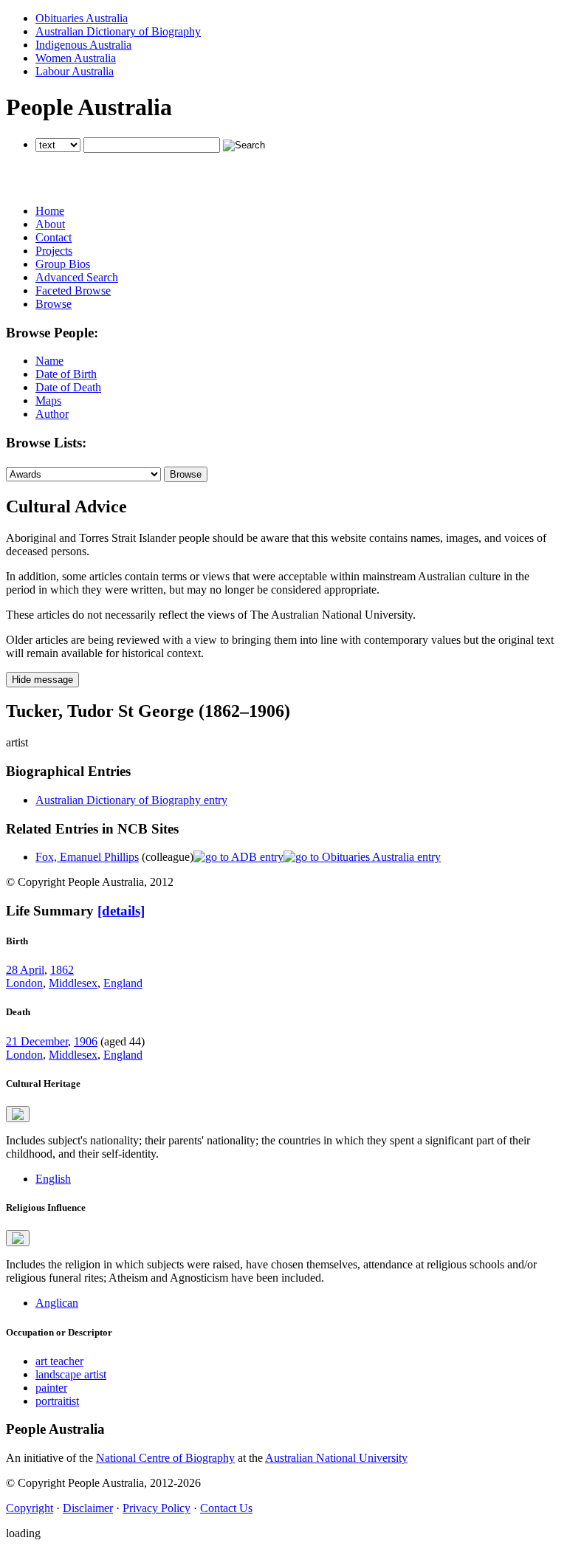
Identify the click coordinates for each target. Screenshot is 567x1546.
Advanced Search (76, 277)
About (50, 224)
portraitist (57, 1401)
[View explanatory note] (18, 1114)
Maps (48, 400)
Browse (53, 304)
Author (52, 414)
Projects (53, 250)
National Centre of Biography (165, 1457)
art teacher (59, 1361)
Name (49, 360)
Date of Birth (66, 374)
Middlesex (73, 983)
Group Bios (62, 264)
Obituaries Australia (81, 18)
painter (51, 1387)
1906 (85, 1041)
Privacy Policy (156, 1508)
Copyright (29, 1508)
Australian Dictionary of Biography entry (131, 800)
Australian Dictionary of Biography (118, 31)
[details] (121, 910)
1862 (62, 969)
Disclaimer (88, 1508)
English (53, 1178)
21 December (37, 1041)
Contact (53, 237)
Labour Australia (74, 71)
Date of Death (68, 387)
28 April (25, 969)
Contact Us (226, 1508)
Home (49, 211)
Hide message (42, 679)
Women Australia (75, 58)
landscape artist (70, 1374)
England (122, 983)
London (24, 983)
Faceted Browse (73, 290)
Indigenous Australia (83, 44)
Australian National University (336, 1457)
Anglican (56, 1302)
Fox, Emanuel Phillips (87, 857)
